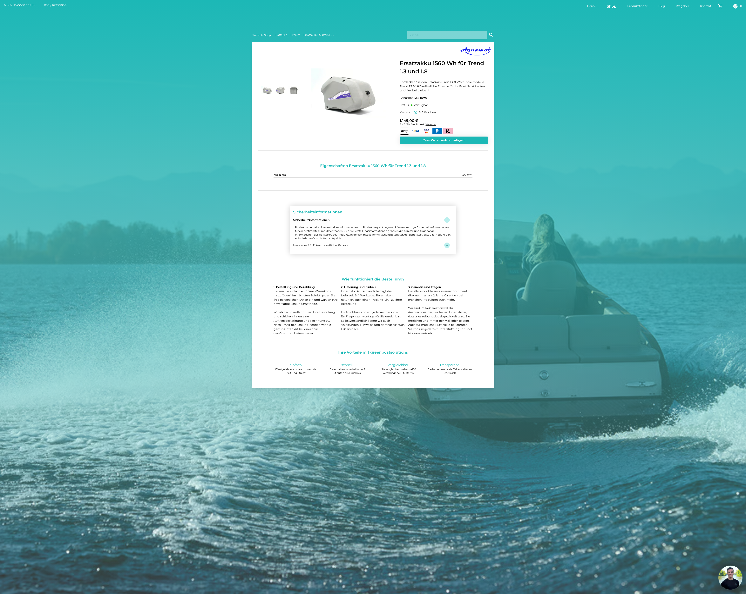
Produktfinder (637, 6)
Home (591, 6)
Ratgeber (682, 6)
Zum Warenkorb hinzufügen (444, 140)
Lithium (295, 34)
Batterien (281, 34)
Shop (611, 6)
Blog (661, 6)
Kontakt (705, 6)
